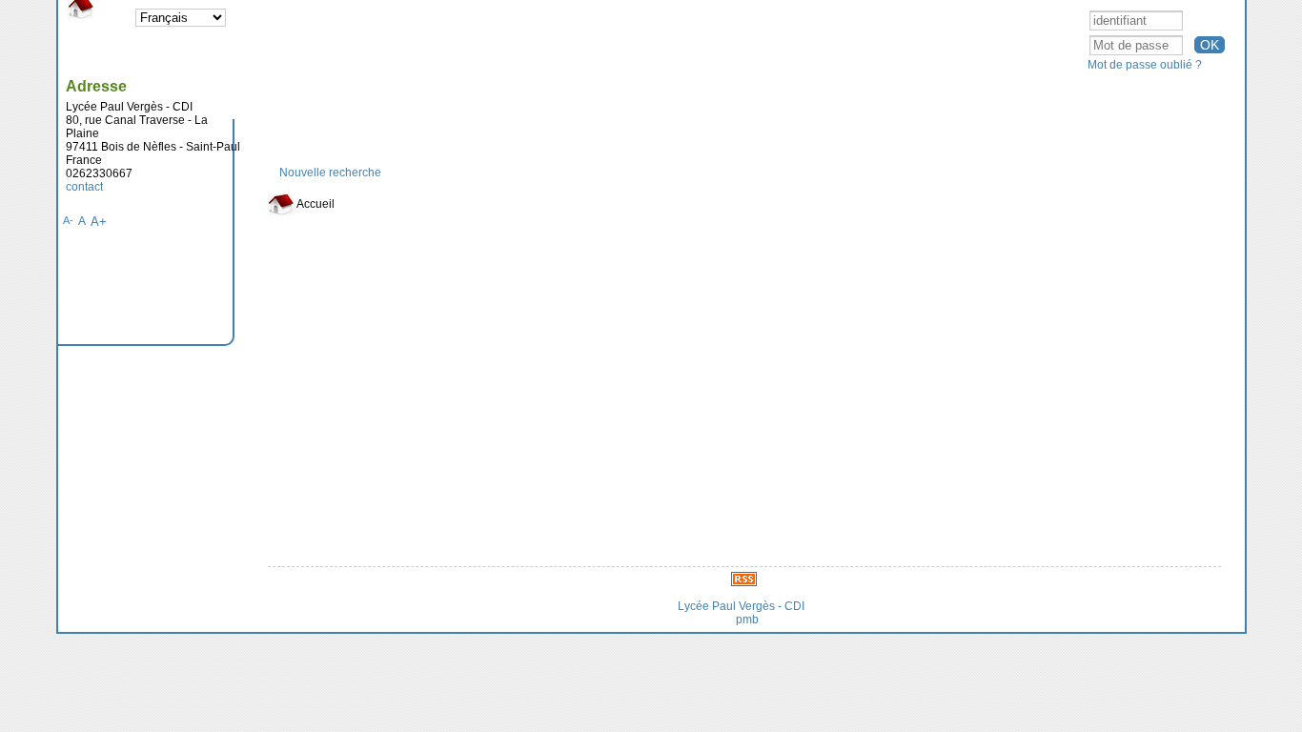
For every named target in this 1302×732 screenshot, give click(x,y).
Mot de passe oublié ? (1145, 64)
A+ (99, 221)
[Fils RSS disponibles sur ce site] (744, 578)
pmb (747, 619)
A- (68, 220)
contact (84, 186)
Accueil (315, 204)
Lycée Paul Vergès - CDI (741, 606)
